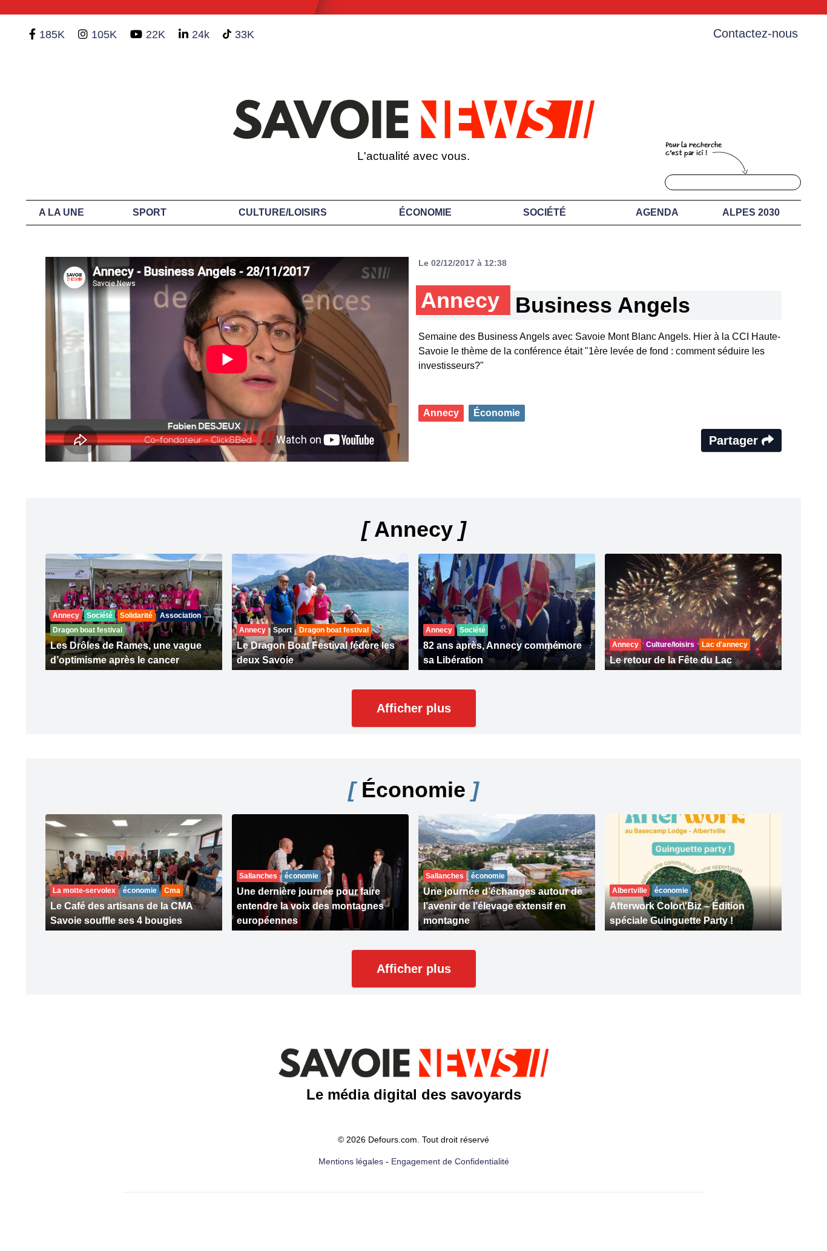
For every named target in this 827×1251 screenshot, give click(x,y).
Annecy (441, 413)
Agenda (657, 212)
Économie (425, 212)
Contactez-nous (755, 33)
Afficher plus (414, 708)
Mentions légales (350, 1161)
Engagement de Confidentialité (450, 1161)
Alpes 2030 (751, 212)
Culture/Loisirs (283, 212)
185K (52, 34)
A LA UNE (61, 212)
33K (244, 34)
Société (544, 212)
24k (200, 34)
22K (155, 34)
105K (104, 34)
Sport (149, 212)
